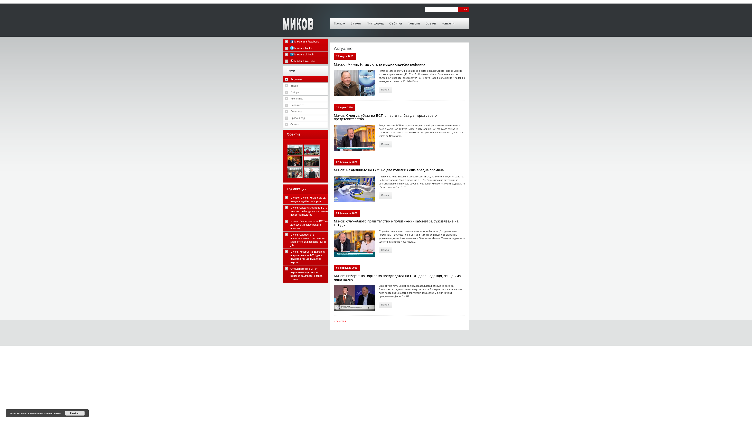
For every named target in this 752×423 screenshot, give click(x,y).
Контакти (448, 23)
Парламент (297, 105)
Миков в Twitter (303, 48)
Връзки (431, 23)
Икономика (296, 98)
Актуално (296, 79)
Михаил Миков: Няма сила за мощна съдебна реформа (379, 64)
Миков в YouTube (304, 61)
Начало (339, 23)
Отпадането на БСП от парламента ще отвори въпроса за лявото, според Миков (306, 274)
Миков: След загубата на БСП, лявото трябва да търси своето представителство (385, 117)
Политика (296, 111)
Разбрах (75, 413)
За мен (356, 23)
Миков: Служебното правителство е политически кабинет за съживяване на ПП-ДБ (396, 223)
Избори (294, 92)
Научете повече (52, 413)
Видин (294, 85)
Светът (294, 124)
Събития (395, 23)
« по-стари (340, 321)
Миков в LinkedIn (304, 54)
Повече (385, 89)
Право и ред (297, 118)
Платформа (375, 23)
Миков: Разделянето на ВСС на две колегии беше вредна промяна (389, 170)
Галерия (414, 23)
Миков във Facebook (306, 41)
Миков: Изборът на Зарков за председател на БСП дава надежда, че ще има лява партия (397, 277)
